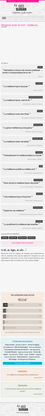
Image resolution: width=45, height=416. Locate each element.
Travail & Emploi (10, 352)
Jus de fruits (13, 354)
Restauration (22, 357)
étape (19, 73)
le (26, 100)
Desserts (28, 131)
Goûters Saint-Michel (35, 97)
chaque (13, 73)
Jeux (35, 90)
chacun (18, 70)
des (28, 224)
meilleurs (31, 237)
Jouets (40, 90)
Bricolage (13, 359)
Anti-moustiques (35, 347)
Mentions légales (22, 412)
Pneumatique (38, 200)
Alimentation (27, 104)
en (30, 70)
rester (26, 142)
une (24, 128)
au (33, 155)
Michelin (39, 194)
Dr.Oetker (39, 221)
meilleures (22, 237)
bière (29, 155)
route (17, 114)
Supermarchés (38, 173)
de (23, 70)
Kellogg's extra (37, 138)
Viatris (40, 67)
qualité (18, 169)
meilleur (27, 169)
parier (35, 183)
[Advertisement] (22, 45)
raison (17, 142)
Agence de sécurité (25, 352)
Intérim (32, 354)
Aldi (41, 166)
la (17, 155)
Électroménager (21, 347)
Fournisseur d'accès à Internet (16, 349)
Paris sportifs (38, 187)
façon (17, 86)
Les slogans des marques (22, 243)
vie (29, 73)
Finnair (40, 111)
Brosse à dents (21, 345)
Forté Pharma (38, 207)
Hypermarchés (34, 357)
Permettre (8, 70)
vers (22, 114)
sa (26, 73)
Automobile (29, 200)
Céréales (39, 145)
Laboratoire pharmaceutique (28, 214)
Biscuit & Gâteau (37, 104)
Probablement (10, 155)
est (23, 100)
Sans (6, 183)
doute (11, 183)
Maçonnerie (10, 345)
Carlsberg (39, 152)
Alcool (30, 159)
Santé (40, 76)
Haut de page (41, 409)
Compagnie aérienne (28, 118)
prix (33, 169)
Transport (39, 118)
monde (38, 155)
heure (17, 100)
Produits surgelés (37, 228)
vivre (26, 70)
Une (5, 197)
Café (26, 354)
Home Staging (33, 345)
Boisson (40, 159)
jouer (25, 86)
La (5, 86)
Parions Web (38, 180)
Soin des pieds (35, 349)
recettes (34, 224)
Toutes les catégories (22, 363)
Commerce (28, 173)
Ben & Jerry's (38, 125)
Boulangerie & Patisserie (26, 359)
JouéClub (39, 83)
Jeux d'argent (29, 187)
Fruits (21, 354)
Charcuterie (38, 377)
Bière (35, 159)
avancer (27, 197)
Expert (7, 211)
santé (4, 73)
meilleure (36, 70)
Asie (27, 114)
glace (8, 128)
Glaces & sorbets (37, 131)
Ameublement (8, 347)
